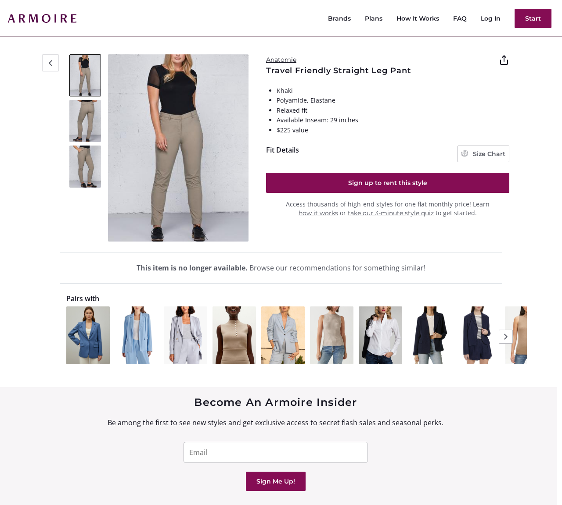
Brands (339, 18)
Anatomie (281, 60)
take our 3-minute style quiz (391, 213)
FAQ (460, 18)
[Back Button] (50, 62)
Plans (373, 18)
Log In (491, 18)
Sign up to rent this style (387, 183)
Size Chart (488, 154)
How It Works (417, 18)
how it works (318, 213)
